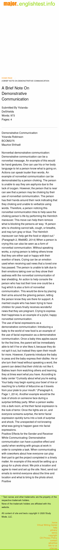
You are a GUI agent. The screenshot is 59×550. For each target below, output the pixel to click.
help (55, 527)
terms (54, 532)
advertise (53, 543)
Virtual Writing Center (47, 525)
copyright (53, 535)
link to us (53, 545)
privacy (53, 530)
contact (53, 540)
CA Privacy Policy (48, 537)
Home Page (7, 78)
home (54, 522)
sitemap (53, 548)
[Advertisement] (29, 37)
